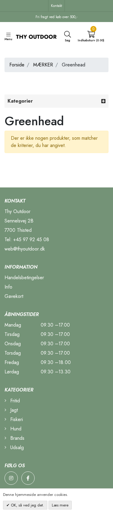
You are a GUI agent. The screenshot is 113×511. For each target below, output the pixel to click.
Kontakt (56, 5)
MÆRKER (43, 64)
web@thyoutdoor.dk (25, 248)
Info (8, 286)
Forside (16, 64)
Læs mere (60, 505)
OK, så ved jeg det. (27, 505)
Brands (16, 438)
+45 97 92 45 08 (31, 239)
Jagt (13, 410)
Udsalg (16, 447)
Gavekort (14, 296)
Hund (15, 428)
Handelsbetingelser (24, 277)
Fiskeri (16, 419)
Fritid (14, 400)
